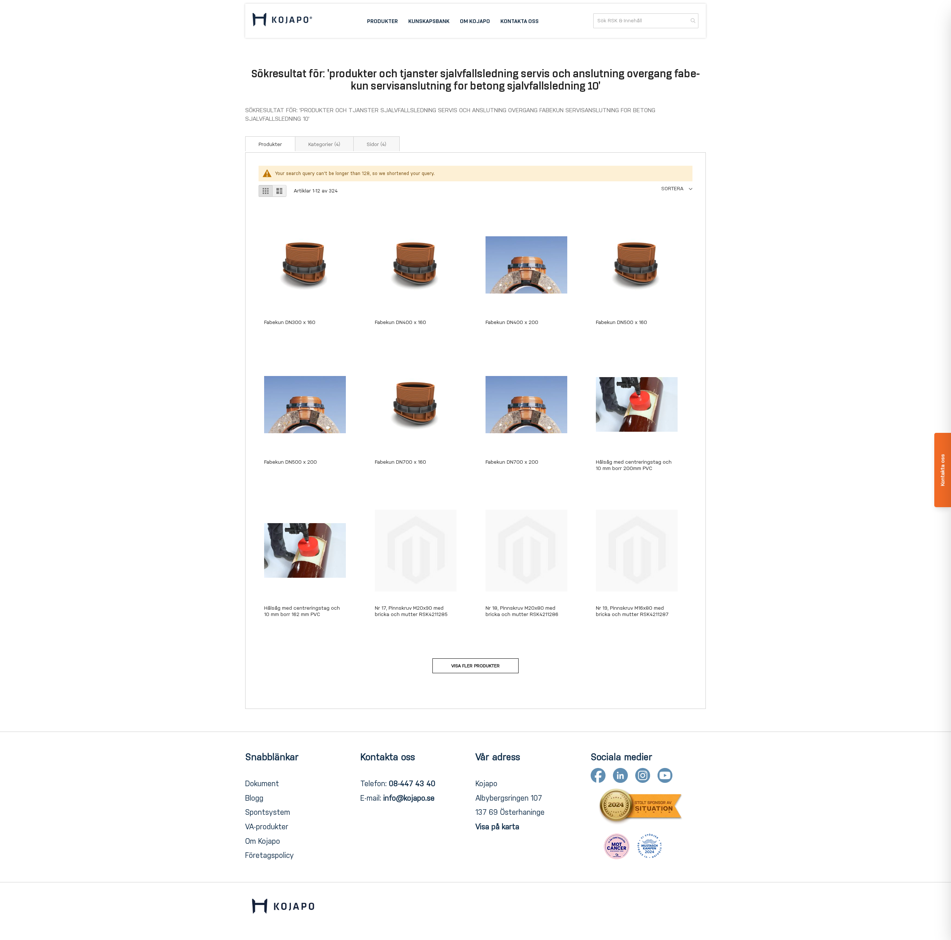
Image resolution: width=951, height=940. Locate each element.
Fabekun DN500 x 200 (290, 462)
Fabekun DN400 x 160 (400, 322)
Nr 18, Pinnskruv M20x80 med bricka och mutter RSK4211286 (522, 611)
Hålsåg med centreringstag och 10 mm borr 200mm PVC (634, 465)
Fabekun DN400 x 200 (512, 322)
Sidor (376, 144)
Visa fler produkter (475, 665)
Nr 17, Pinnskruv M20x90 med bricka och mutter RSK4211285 (411, 611)
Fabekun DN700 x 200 (512, 462)
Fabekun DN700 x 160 (400, 462)
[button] (676, 188)
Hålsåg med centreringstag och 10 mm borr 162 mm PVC (302, 611)
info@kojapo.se (409, 798)
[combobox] (645, 20)
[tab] (270, 143)
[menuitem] (382, 20)
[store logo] (282, 21)
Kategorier (324, 144)
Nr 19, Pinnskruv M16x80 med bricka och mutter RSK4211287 (632, 611)
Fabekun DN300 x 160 (289, 322)
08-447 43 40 (412, 783)
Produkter (270, 144)
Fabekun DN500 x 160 (621, 322)
